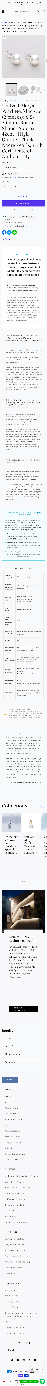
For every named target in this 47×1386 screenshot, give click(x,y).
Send (10, 1079)
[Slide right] (44, 90)
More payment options (23, 210)
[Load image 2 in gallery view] (23, 90)
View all (41, 806)
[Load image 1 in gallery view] (11, 90)
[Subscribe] (39, 1350)
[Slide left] (2, 90)
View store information (16, 225)
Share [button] (7, 239)
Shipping (15, 177)
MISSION (9, 1148)
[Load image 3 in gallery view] (35, 90)
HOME (8, 1096)
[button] (3, 11)
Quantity (5, 181)
